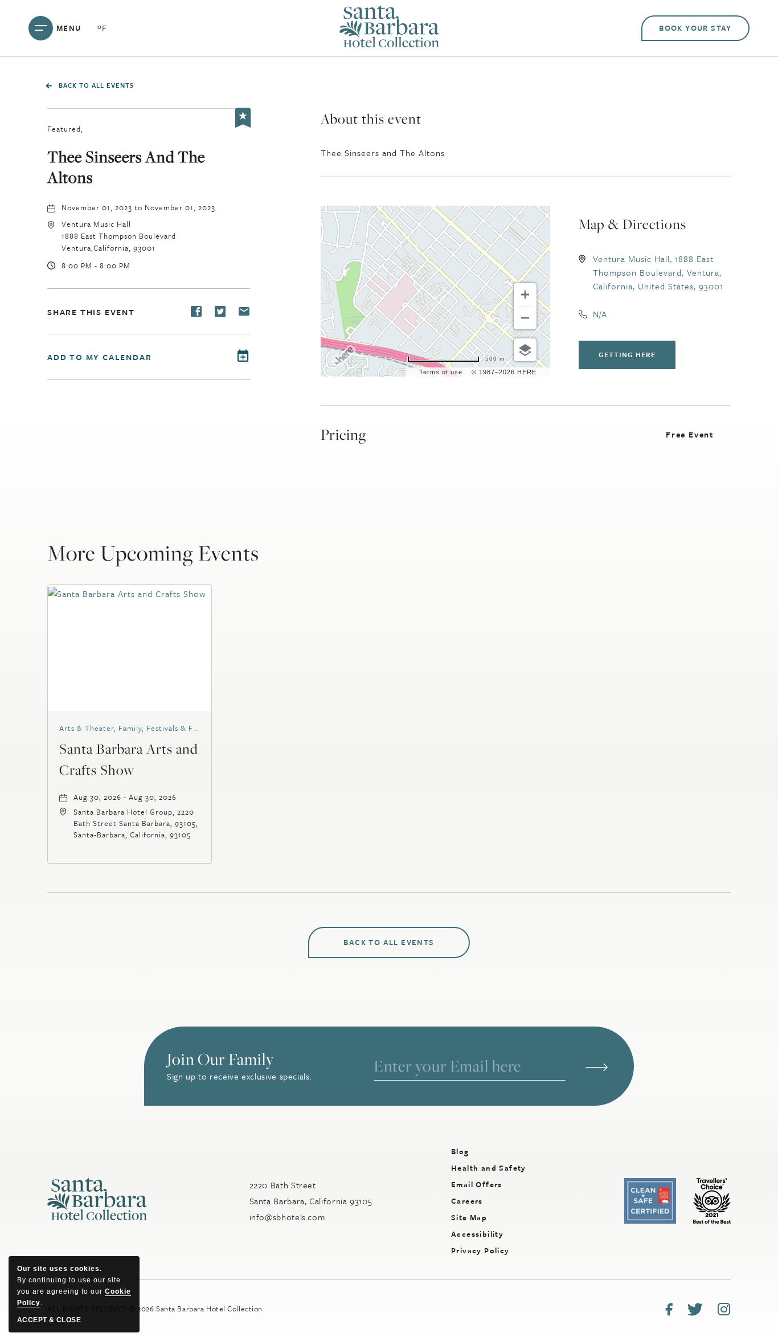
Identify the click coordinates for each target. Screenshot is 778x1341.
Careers (467, 1201)
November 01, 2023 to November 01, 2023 (138, 207)
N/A (600, 314)
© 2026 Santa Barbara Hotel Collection (155, 1308)
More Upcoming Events (153, 552)
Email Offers (476, 1184)
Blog (460, 1151)
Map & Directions (632, 224)
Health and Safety (488, 1168)
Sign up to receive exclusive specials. (239, 1076)
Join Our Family (220, 1059)
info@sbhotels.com (287, 1217)
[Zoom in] (525, 294)
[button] (119, 236)
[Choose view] (525, 349)
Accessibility (477, 1234)
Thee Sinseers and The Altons (126, 166)
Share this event (91, 312)
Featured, (65, 128)
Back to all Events (96, 85)
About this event (371, 118)
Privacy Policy (480, 1250)
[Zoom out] (525, 317)
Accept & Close (49, 1320)
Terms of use (440, 372)
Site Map (469, 1217)
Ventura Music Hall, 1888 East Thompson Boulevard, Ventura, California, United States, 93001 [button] (658, 272)
